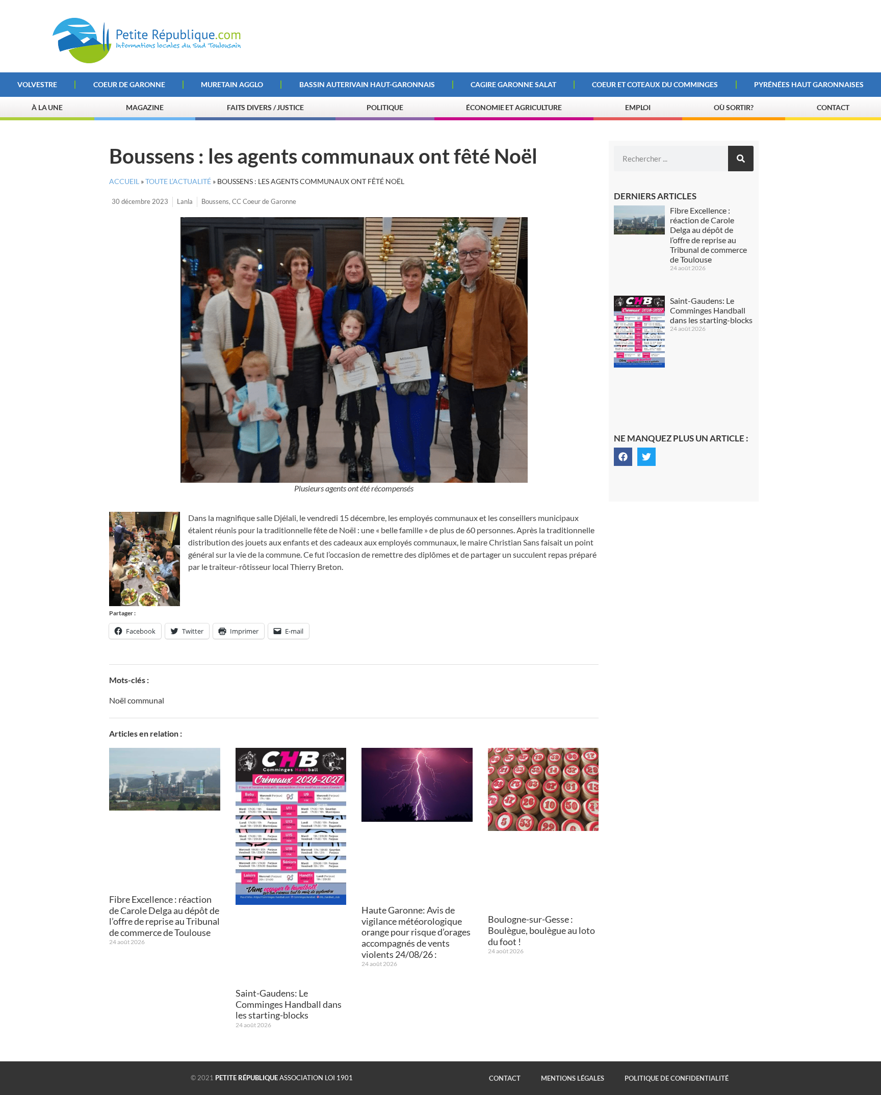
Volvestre (37, 84)
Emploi (638, 107)
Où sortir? (734, 107)
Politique (385, 107)
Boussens (215, 201)
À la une (47, 107)
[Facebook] (623, 457)
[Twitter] (646, 457)
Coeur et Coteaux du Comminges (655, 84)
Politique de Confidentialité (677, 1078)
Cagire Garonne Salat (513, 84)
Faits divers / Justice (265, 107)
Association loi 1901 (284, 1078)
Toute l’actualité (178, 181)
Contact (833, 107)
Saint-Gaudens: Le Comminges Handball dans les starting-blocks (289, 1004)
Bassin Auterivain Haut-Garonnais (367, 84)
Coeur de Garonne (129, 84)
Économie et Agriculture (514, 107)
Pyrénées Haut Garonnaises (809, 84)
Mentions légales (572, 1078)
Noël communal (136, 700)
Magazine (145, 107)
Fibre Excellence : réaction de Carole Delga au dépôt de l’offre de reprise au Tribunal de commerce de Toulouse (164, 916)
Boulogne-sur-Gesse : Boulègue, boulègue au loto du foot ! (541, 930)
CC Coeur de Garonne (264, 201)
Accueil (124, 181)
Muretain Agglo (232, 84)
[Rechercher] (741, 158)
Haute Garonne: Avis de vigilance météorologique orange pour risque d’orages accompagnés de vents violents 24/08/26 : (416, 931)
